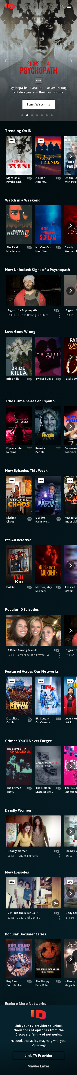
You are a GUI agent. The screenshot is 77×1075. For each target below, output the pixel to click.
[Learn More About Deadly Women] (59, 856)
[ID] (10, 6)
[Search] (60, 6)
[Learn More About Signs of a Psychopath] (59, 315)
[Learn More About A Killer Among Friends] (59, 655)
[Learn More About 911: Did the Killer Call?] (59, 918)
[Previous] (6, 60)
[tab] (22, 115)
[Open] (69, 6)
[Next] (71, 60)
